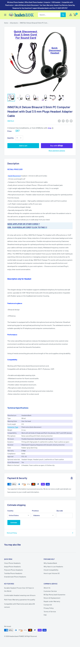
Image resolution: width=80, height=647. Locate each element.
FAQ (45, 615)
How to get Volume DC (52, 573)
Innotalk (10, 121)
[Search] (63, 14)
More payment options (57, 150)
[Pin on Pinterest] (63, 120)
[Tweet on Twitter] (67, 120)
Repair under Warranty (52, 601)
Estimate (14, 522)
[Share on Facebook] (59, 120)
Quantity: (10, 138)
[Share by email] (71, 120)
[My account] (71, 15)
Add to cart (23, 146)
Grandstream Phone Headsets (15, 577)
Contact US (48, 605)
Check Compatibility (51, 570)
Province (35, 511)
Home (6, 23)
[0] (75, 14)
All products (14, 23)
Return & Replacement (52, 598)
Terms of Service (50, 611)
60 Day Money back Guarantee (54, 595)
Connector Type (12, 427)
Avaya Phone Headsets (12, 566)
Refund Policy (12, 533)
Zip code (59, 511)
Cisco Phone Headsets (12, 563)
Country (10, 511)
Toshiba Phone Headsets (13, 573)
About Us (47, 588)
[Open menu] (5, 15)
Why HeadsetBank (50, 563)
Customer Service (50, 591)
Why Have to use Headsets (53, 566)
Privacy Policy (49, 608)
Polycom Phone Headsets (13, 570)
